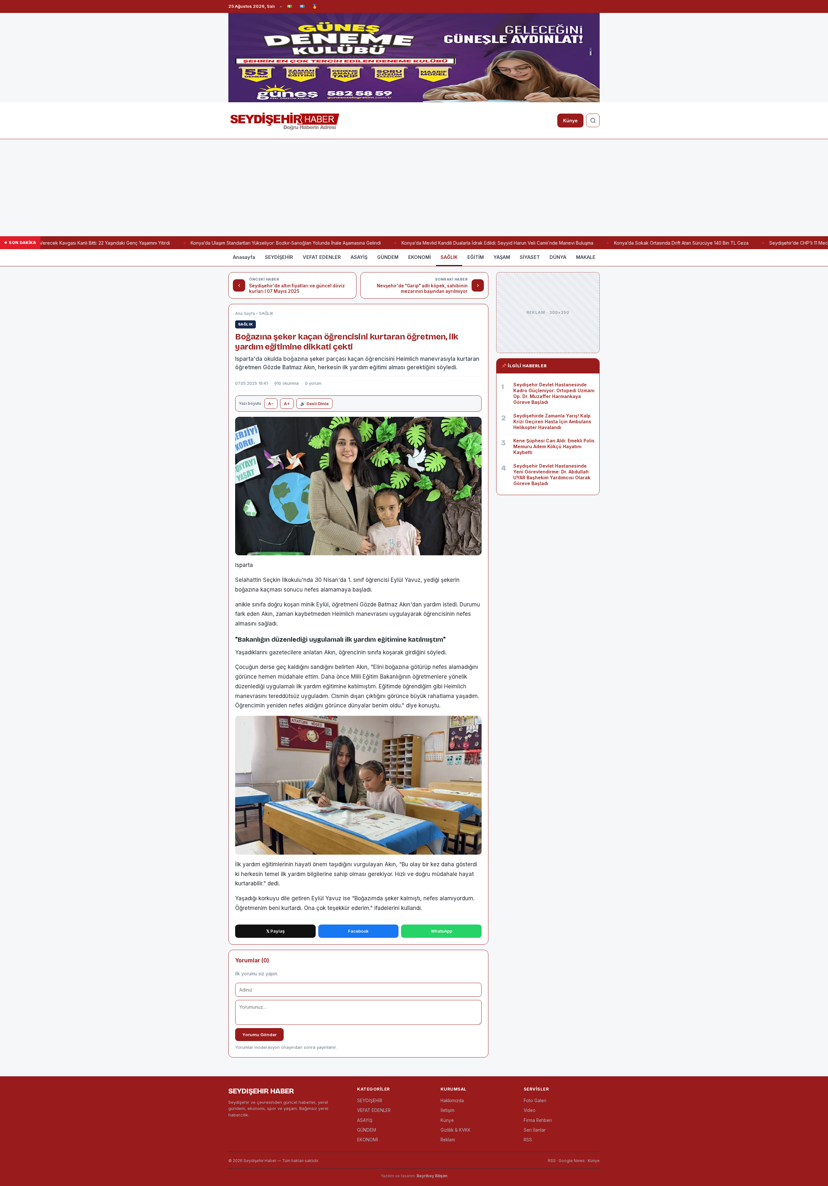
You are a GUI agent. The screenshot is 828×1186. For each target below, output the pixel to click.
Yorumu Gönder (259, 1034)
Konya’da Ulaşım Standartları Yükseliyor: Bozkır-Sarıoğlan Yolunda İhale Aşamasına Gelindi (261, 243)
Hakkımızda (452, 1100)
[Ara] (593, 120)
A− (271, 403)
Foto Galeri (535, 1100)
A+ (287, 403)
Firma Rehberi (538, 1120)
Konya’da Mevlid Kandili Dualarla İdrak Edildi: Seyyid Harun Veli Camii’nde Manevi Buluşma (473, 243)
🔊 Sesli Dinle (314, 403)
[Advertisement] (414, 187)
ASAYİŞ (359, 257)
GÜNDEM (387, 257)
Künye (570, 120)
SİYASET (530, 257)
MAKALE (585, 257)
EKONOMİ (419, 257)
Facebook (358, 931)
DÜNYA (558, 257)
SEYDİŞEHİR (279, 257)
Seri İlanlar (535, 1130)
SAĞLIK (449, 257)
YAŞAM (502, 257)
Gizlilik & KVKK (456, 1130)
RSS (528, 1139)
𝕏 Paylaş (275, 931)
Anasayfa (244, 257)
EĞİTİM (475, 257)
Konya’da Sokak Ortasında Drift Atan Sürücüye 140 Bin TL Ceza (657, 243)
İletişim (447, 1110)
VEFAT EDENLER (322, 257)
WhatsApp (441, 931)
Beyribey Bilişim (432, 1175)
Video (530, 1110)
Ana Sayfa (245, 313)
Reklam (448, 1139)
